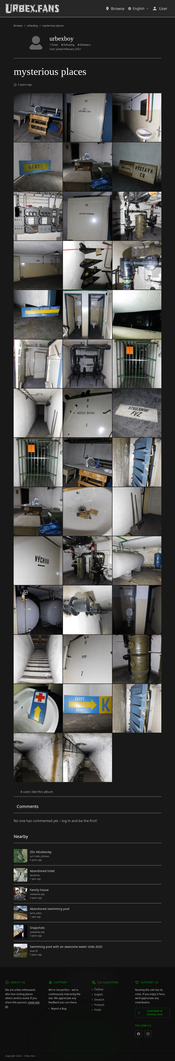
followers (84, 45)
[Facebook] (138, 1033)
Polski (97, 1010)
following (67, 45)
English (138, 8)
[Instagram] (147, 1033)
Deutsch (99, 999)
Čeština (98, 989)
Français (99, 1005)
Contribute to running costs (155, 1012)
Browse (117, 8)
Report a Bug (58, 1008)
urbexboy (32, 25)
